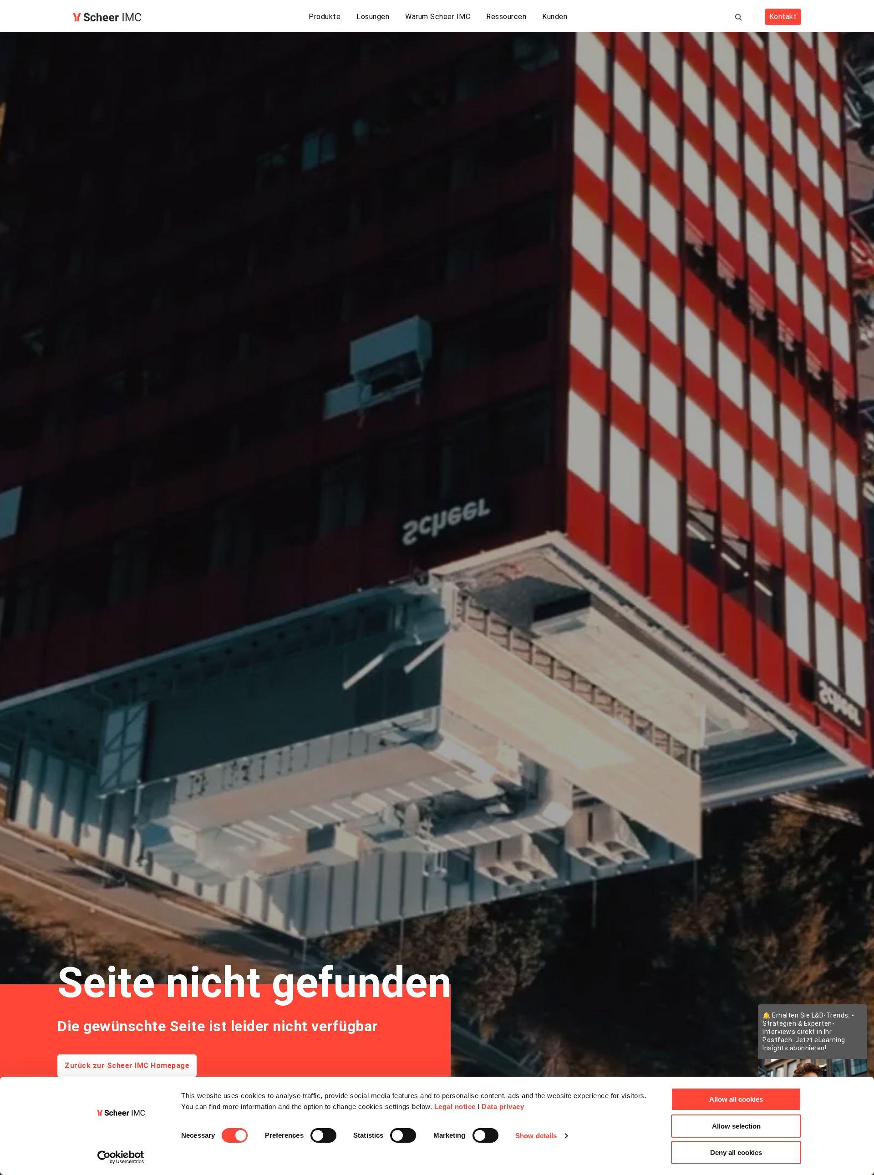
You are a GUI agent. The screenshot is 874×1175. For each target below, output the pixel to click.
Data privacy (503, 1106)
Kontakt (783, 16)
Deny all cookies (736, 1152)
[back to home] (107, 17)
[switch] (323, 1135)
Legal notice (455, 1106)
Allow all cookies (736, 1099)
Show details (536, 1136)
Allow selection (736, 1126)
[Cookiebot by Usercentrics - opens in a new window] (121, 1157)
